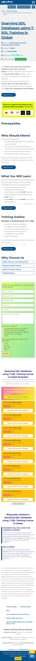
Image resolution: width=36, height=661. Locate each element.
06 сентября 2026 (21, 59)
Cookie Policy (22, 656)
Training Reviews (8, 273)
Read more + (8, 95)
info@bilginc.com (13, 649)
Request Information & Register (18, 397)
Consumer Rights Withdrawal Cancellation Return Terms (19, 622)
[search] (33, 7)
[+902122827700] (32, 652)
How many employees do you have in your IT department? (15, 340)
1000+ (5, 349)
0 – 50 (6, 343)
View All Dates (18, 503)
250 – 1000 (7, 347)
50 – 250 (6, 345)
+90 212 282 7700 (23, 649)
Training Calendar (25, 606)
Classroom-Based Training (11, 265)
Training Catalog (12, 11)
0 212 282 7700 (24, 7)
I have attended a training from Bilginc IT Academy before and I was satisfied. (16, 329)
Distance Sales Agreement (14, 618)
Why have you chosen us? (9, 326)
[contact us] (32, 656)
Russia (12, 7)
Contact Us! (28, 107)
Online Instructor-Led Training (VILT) (15, 262)
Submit (5, 353)
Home (3, 11)
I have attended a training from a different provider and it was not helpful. (16, 333)
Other (6, 335)
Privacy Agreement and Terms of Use (17, 614)
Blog (7, 610)
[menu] (34, 2)
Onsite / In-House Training (11, 269)
